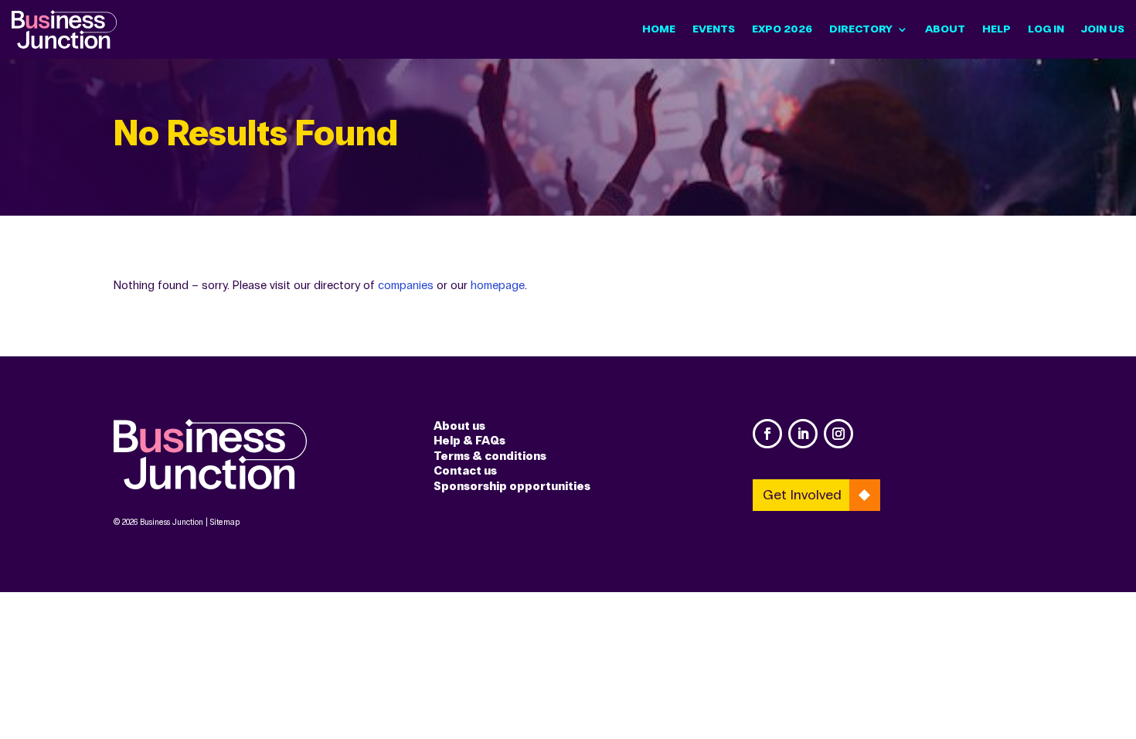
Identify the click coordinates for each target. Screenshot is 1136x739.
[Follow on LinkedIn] (803, 433)
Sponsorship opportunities (512, 486)
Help (996, 29)
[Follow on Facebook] (767, 433)
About (945, 29)
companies (406, 285)
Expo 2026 (782, 29)
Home (658, 29)
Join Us (1102, 29)
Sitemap (225, 522)
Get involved (802, 494)
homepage (498, 285)
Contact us (465, 471)
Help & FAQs (469, 441)
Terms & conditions (490, 456)
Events (713, 29)
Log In (1046, 29)
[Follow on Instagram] (838, 433)
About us (459, 426)
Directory (861, 29)
